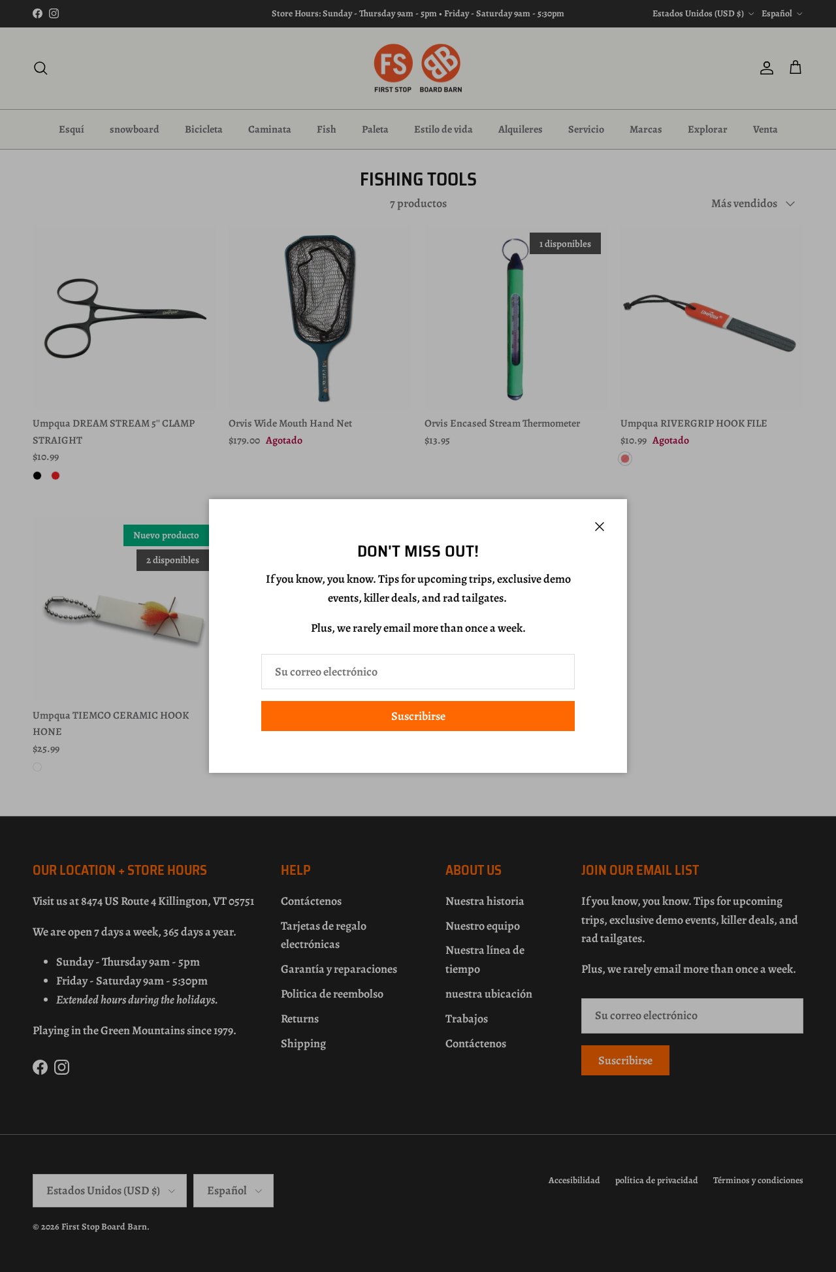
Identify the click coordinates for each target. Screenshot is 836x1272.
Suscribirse (418, 716)
